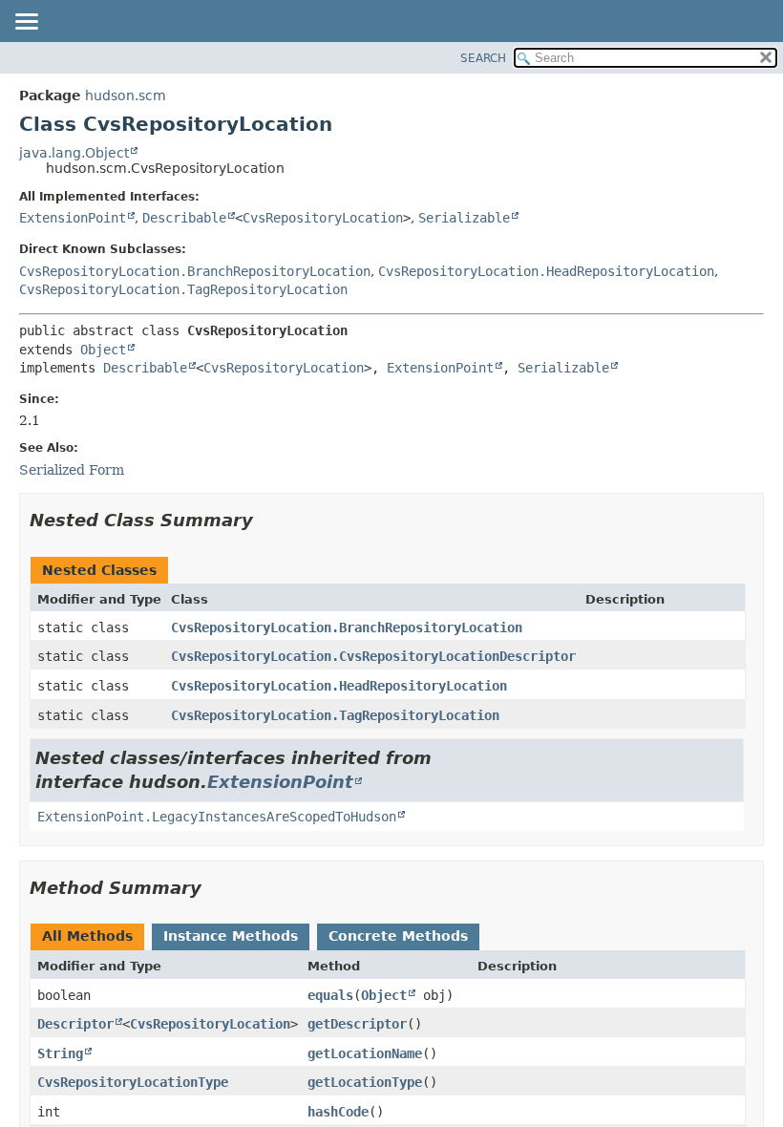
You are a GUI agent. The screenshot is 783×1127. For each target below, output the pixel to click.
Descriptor (75, 1023)
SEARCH (483, 58)
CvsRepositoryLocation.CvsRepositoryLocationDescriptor (373, 656)
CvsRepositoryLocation (323, 217)
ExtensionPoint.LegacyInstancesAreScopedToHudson (216, 816)
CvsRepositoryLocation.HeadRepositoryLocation (546, 271)
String (60, 1053)
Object (103, 349)
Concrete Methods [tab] (398, 936)
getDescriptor (357, 1023)
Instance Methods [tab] (230, 936)
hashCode (338, 1111)
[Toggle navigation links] (26, 23)
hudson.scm (125, 95)
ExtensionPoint (72, 217)
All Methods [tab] (87, 936)
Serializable (464, 217)
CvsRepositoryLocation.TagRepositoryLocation (183, 289)
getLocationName (364, 1053)
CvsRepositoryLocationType (132, 1082)
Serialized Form (71, 470)
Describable (184, 217)
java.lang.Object (74, 152)
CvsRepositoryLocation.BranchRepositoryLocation (194, 271)
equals (330, 995)
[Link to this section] (266, 520)
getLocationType (364, 1082)
